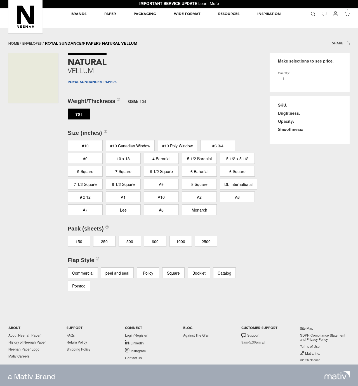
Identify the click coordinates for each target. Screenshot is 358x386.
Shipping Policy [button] (78, 349)
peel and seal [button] (117, 273)
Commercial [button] (82, 273)
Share (338, 43)
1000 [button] (180, 241)
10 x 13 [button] (123, 158)
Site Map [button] (306, 328)
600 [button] (155, 241)
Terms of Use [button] (310, 346)
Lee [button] (123, 210)
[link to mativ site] (337, 375)
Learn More (208, 3)
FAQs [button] (71, 335)
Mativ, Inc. (312, 353)
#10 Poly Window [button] (177, 145)
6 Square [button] (237, 171)
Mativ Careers (19, 356)
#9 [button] (85, 158)
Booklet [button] (199, 273)
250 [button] (104, 241)
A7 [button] (85, 210)
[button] (25, 16)
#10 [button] (85, 145)
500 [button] (129, 241)
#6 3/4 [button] (217, 145)
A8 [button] (161, 210)
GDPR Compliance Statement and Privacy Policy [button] (322, 337)
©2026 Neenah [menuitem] (310, 360)
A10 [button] (161, 197)
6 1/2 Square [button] (161, 171)
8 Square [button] (199, 184)
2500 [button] (206, 241)
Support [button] (253, 335)
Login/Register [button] (136, 335)
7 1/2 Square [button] (85, 184)
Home (13, 43)
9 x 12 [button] (85, 197)
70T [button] (79, 114)
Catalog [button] (224, 273)
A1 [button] (123, 197)
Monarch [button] (199, 210)
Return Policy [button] (77, 342)
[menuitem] (79, 14)
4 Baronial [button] (161, 158)
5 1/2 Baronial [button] (199, 158)
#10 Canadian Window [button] (130, 145)
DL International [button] (238, 184)
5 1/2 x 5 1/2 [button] (237, 158)
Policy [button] (148, 273)
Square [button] (173, 273)
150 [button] (79, 241)
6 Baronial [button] (199, 171)
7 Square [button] (123, 171)
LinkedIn (137, 343)
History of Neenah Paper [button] (27, 342)
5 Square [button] (85, 171)
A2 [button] (199, 197)
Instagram (138, 350)
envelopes (32, 43)
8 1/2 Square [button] (123, 184)
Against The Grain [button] (197, 335)
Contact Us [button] (133, 358)
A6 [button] (237, 197)
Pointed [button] (79, 286)
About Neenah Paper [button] (24, 335)
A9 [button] (161, 184)
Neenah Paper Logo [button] (23, 349)
